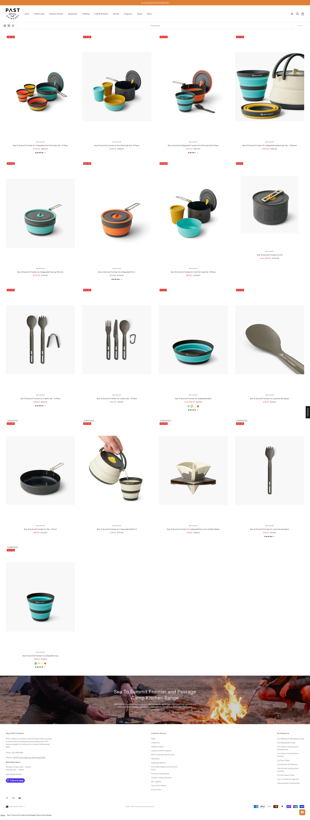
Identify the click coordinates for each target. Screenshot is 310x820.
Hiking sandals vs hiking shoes (288, 783)
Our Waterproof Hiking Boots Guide (290, 739)
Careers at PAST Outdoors (161, 751)
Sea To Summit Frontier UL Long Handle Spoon (269, 398)
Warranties (155, 759)
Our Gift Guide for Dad (285, 775)
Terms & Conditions (158, 785)
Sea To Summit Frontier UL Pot (269, 255)
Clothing (85, 14)
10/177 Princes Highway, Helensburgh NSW (29, 757)
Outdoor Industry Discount (161, 777)
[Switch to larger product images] (5, 25)
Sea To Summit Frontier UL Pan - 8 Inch (40, 529)
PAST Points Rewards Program (163, 755)
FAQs (153, 739)
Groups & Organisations (160, 773)
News (149, 14)
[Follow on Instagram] (13, 798)
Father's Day (39, 14)
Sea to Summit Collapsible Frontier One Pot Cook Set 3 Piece (193, 145)
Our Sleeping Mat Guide (286, 743)
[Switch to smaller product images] (9, 25)
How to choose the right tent (288, 779)
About (139, 14)
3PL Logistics (156, 781)
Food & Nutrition (101, 14)
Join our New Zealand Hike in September (155, 3)
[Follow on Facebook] (7, 798)
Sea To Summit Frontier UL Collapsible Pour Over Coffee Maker (193, 529)
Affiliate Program (157, 747)
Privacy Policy (156, 789)
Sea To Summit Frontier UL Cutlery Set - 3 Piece (117, 398)
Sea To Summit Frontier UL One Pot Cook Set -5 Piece (116, 145)
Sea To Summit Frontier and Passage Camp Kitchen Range (29, 815)
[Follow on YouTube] (19, 798)
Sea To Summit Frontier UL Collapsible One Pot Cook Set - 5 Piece (40, 145)
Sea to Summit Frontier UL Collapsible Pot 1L (116, 272)
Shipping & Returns (158, 763)
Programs (128, 14)
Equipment (72, 14)
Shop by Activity (56, 14)
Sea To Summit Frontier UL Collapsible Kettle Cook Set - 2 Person (269, 145)
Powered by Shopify (147, 806)
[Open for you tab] (302, 812)
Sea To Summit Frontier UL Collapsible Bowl (193, 398)
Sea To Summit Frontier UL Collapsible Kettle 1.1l (117, 529)
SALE (27, 14)
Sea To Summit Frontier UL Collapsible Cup (40, 656)
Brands (116, 14)
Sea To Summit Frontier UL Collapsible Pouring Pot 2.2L (40, 272)
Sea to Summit (40, 142)
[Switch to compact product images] (13, 25)
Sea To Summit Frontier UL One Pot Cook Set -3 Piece (193, 272)
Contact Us (155, 743)
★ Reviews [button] (308, 412)
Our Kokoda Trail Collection (287, 764)
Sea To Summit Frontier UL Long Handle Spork (269, 529)
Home (2, 815)
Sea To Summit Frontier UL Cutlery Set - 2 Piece (40, 398)
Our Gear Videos (283, 760)
